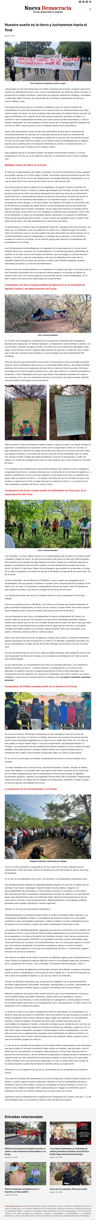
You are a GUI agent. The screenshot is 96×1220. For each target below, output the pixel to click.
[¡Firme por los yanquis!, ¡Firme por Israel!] (70, 1173)
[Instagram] (80, 2)
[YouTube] (83, 2)
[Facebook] (90, 2)
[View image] (48, 61)
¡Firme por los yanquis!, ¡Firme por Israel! (68, 1189)
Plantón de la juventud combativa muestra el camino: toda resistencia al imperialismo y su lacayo (25, 1151)
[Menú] (90, 9)
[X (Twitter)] (87, 2)
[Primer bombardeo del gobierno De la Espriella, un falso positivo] (25, 1173)
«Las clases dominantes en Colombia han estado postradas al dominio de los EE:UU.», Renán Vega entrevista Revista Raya (70, 1151)
